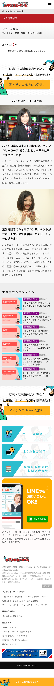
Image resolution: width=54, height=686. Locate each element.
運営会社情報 (32, 601)
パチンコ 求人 (7, 11)
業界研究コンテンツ (40, 596)
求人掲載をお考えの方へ (12, 616)
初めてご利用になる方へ (27, 682)
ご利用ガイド (7, 596)
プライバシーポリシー (11, 605)
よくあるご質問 (19, 601)
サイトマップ (41, 605)
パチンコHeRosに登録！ (28, 84)
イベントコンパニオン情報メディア (16, 632)
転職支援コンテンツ (23, 596)
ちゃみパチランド (9, 627)
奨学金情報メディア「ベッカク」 (15, 636)
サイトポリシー (28, 605)
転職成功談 (6, 601)
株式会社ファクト (9, 644)
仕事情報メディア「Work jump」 (15, 640)
